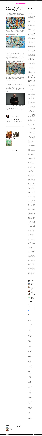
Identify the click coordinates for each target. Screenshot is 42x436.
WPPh (34, 273)
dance (31, 93)
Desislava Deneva (33, 94)
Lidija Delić (34, 162)
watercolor (30, 268)
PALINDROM (30, 208)
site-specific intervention (32, 238)
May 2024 (29, 346)
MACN (31, 167)
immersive (32, 144)
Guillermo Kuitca (30, 136)
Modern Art (30, 183)
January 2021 (29, 396)
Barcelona (29, 51)
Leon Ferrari (33, 161)
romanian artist (29, 229)
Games (30, 129)
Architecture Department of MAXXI (31, 29)
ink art (30, 146)
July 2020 (29, 403)
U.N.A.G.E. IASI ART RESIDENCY (31, 255)
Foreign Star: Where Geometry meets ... (9, 138)
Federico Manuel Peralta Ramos (31, 116)
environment (34, 107)
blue (30, 55)
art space (32, 38)
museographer (34, 188)
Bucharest (31, 59)
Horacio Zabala (31, 140)
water (28, 268)
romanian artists (33, 229)
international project (30, 149)
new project (30, 200)
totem (32, 252)
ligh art (28, 163)
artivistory (32, 46)
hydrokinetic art (33, 141)
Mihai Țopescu (33, 179)
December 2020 (29, 397)
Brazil (32, 58)
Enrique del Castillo (30, 106)
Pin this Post (21, 121)
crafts (34, 86)
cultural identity (31, 89)
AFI (32, 17)
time (31, 251)
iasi (32, 142)
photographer (33, 213)
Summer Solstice (31, 244)
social (31, 239)
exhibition (29, 111)
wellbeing (28, 269)
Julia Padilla (31, 154)
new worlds (29, 201)
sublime (34, 243)
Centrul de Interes (29, 68)
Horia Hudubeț (34, 140)
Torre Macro (30, 252)
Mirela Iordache (29, 180)
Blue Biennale (32, 55)
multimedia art (31, 187)
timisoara (33, 251)
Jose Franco (30, 153)
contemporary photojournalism (31, 84)
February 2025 (29, 335)
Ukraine (32, 256)
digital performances (32, 97)
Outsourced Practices (30, 205)
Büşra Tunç (33, 60)
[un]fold (28, 13)
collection (34, 72)
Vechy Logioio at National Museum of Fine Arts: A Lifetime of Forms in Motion (33, 294)
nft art (33, 201)
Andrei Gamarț (30, 25)
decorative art (29, 94)
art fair (31, 33)
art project (29, 37)
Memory (28, 174)
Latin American (31, 159)
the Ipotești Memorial (31, 248)
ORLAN (34, 204)
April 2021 (29, 392)
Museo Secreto (30, 188)
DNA (33, 98)
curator (34, 89)
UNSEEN (34, 260)
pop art (29, 217)
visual (29, 265)
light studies (31, 163)
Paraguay (32, 209)
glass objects (31, 132)
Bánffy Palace (34, 50)
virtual (34, 264)
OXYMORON (33, 205)
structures (34, 242)
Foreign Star (34, 120)
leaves (28, 161)
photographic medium (33, 214)
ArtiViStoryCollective (33, 47)
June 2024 (29, 345)
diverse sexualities (30, 98)
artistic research (32, 45)
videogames (33, 264)
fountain (31, 123)
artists (28, 46)
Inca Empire (30, 145)
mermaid (30, 174)
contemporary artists (30, 81)
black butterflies (33, 54)
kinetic (32, 154)
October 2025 (29, 325)
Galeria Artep (30, 127)
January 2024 (29, 351)
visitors (28, 265)
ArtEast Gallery (33, 41)
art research (31, 37)
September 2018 (29, 418)
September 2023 (29, 356)
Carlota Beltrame (33, 63)
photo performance (30, 213)
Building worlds (29, 60)
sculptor (30, 233)
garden (32, 129)
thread (30, 251)
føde (30, 120)
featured (33, 114)
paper (30, 209)
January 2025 (29, 336)
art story (34, 38)
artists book (30, 46)
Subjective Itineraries (32, 243)
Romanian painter (29, 230)
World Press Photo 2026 (33, 272)
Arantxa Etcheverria (33, 28)
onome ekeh (31, 204)
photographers (29, 214)
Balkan (31, 50)
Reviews (9, 0)
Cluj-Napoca (30, 72)
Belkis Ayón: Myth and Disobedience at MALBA (33, 280)
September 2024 (29, 341)
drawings (32, 99)
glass (29, 132)
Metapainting (34, 176)
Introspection (29, 150)
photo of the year (33, 212)
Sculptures (33, 234)
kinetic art (34, 154)
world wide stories (31, 273)
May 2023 (29, 361)
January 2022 (29, 381)
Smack (29, 239)
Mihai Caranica (30, 179)
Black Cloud (29, 55)
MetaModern (29, 176)
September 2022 (29, 371)
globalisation (31, 133)
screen (28, 233)
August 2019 (29, 408)
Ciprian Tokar (30, 71)
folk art (32, 120)
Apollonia (30, 28)
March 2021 (29, 393)
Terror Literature (30, 247)
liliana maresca (33, 163)
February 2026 (29, 320)
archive (28, 30)
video (31, 263)
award (34, 49)
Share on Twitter (16, 121)
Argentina (30, 30)
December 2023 (29, 352)
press (28, 221)
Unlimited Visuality (31, 260)
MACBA (30, 167)
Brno (29, 59)
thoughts (28, 251)
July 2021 (29, 388)
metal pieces (34, 175)
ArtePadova (29, 42)
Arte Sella (29, 41)
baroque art (31, 51)
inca (33, 144)
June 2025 (29, 330)
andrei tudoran (33, 25)
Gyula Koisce (31, 137)
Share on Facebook (9, 121)
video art (33, 263)
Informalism (29, 146)
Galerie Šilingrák (32, 128)
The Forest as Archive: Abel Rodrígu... (8, 147)
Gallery (34, 128)
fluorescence (29, 120)
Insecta (32, 146)
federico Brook (29, 115)
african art (34, 17)
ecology (32, 101)
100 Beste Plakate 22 (31, 13)
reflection (28, 226)
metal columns (30, 175)
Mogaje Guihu (34, 184)
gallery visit (29, 129)
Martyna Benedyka (31, 171)
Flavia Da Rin (33, 119)
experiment (34, 111)
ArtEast (31, 41)
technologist (30, 246)
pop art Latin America (31, 218)
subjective (28, 243)
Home (6, 0)
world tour (29, 273)
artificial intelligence (32, 43)
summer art (29, 244)
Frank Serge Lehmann (30, 125)
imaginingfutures (29, 144)
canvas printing (29, 62)
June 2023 (29, 360)
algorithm (31, 21)
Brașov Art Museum (30, 58)
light (29, 163)
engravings (34, 105)
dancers (33, 93)
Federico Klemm (33, 115)
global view (29, 133)
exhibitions (32, 111)
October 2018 (29, 417)
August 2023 (29, 357)
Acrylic (34, 16)
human (28, 141)
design (31, 94)
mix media (34, 180)
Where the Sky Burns (32, 269)
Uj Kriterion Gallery (30, 256)
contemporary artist (31, 80)
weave (31, 268)
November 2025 (29, 324)
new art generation (33, 197)
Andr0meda (29, 24)
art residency (34, 37)
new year (31, 201)
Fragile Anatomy (33, 123)
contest (30, 86)
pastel (33, 209)
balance (30, 50)
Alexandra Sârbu (31, 20)
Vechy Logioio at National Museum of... (15, 138)
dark (34, 93)
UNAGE (34, 256)
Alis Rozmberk (33, 21)
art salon (30, 38)
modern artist (31, 184)
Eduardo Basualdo (29, 103)
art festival (33, 33)
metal (28, 175)
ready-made (29, 225)
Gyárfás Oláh (29, 137)
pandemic (33, 208)
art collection (29, 32)
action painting (29, 17)
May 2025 (29, 331)
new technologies (33, 200)
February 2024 (29, 350)
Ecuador (34, 101)
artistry (34, 45)
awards (28, 50)
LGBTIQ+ (30, 162)
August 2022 (29, 372)
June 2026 (29, 315)
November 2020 (29, 398)
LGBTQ (32, 162)
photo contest (29, 212)
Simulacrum (29, 238)
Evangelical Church (29, 110)
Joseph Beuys (33, 153)
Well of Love (34, 268)
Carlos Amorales (30, 63)
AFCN (31, 17)
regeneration (31, 226)
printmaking (33, 221)
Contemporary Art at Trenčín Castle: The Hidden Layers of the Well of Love (33, 284)
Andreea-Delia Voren (32, 24)
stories (28, 242)
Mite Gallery (32, 180)
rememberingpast (33, 226)
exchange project (33, 110)
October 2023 (29, 355)
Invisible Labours (32, 150)
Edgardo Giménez (30, 102)
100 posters (34, 13)
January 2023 (29, 366)
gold (33, 133)
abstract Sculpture (32, 16)
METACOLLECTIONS (33, 174)
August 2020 (29, 402)
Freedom (33, 125)
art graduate (33, 34)
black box (31, 54)
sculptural (32, 233)
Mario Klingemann (32, 170)
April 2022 (29, 377)
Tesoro (32, 247)
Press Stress (30, 221)
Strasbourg (32, 242)
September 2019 (29, 407)
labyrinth (28, 157)
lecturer (29, 161)
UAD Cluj (34, 255)
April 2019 (29, 412)
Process (31, 222)
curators (34, 90)
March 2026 (29, 319)
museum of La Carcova (32, 191)
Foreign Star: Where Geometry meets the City (33, 291)
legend (31, 161)
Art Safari (28, 38)
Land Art (31, 157)
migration (33, 178)
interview (34, 149)
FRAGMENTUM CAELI (33, 124)
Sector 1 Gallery (33, 235)
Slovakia (28, 239)
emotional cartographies (30, 105)
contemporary (29, 75)
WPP (33, 273)
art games (31, 34)
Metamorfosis (31, 176)
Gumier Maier (34, 136)
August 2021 (29, 387)
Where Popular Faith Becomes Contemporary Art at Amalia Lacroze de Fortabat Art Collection (33, 287)
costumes (33, 86)
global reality (34, 132)
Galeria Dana (32, 127)
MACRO (33, 167)
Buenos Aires (33, 59)
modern (28, 183)
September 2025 (29, 326)
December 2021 (29, 382)
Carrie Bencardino (29, 64)
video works (30, 264)
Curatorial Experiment (30, 90)
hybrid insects (30, 141)
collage (32, 72)
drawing (30, 99)
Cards (33, 62)
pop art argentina (32, 217)
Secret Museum (29, 235)
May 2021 (29, 391)
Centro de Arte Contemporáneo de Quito (31, 67)
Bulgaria (31, 60)
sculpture (31, 234)
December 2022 (29, 367)
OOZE (33, 204)
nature (33, 196)
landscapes (32, 158)
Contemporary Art (31, 77)
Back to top (34, 434)
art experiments (29, 33)
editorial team (33, 102)
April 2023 (29, 362)
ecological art (29, 101)
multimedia (29, 187)
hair (33, 137)
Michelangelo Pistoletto (30, 178)
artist (34, 43)
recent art (32, 225)
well (32, 268)
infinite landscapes (33, 145)
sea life (34, 234)
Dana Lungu (29, 93)
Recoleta (34, 225)
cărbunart (31, 62)
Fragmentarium (29, 124)
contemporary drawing (32, 82)
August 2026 (29, 314)
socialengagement (33, 239)
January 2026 (29, 321)
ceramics (32, 68)
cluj (32, 71)
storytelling (30, 242)
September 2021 (29, 386)
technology (32, 246)
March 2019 (29, 413)
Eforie (31, 103)
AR (31, 28)
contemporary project (30, 85)
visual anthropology (32, 265)
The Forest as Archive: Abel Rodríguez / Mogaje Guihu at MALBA (33, 298)
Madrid (34, 167)
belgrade (33, 51)
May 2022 (29, 376)
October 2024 (29, 340)
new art (31, 197)
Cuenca (33, 88)
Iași (33, 142)
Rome (29, 231)
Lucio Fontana (29, 166)
